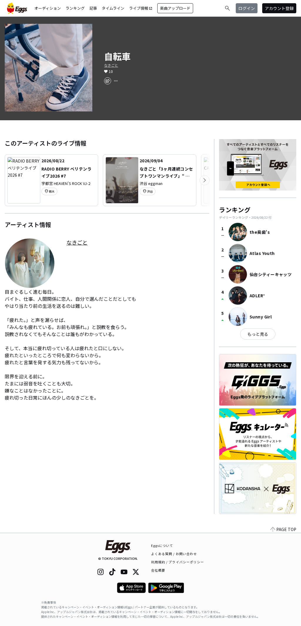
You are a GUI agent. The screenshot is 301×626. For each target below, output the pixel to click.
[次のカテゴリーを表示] (205, 180)
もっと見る (258, 334)
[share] (107, 80)
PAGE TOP (286, 529)
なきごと (111, 65)
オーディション (47, 8)
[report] (115, 80)
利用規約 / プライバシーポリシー (177, 562)
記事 (93, 8)
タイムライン (113, 8)
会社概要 (158, 570)
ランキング (75, 8)
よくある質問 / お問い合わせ (174, 553)
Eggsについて (162, 545)
